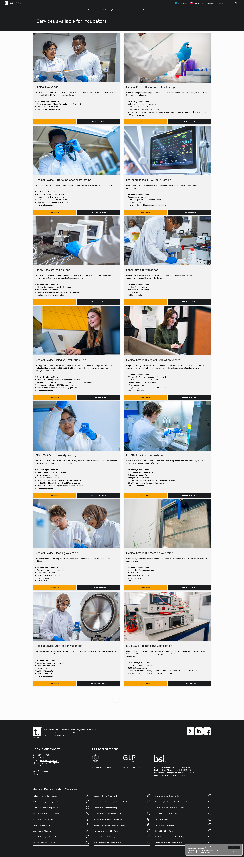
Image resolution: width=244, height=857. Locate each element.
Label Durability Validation (42, 831)
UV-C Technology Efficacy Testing (44, 842)
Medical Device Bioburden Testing (105, 808)
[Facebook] (207, 731)
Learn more (54, 122)
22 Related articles (189, 122)
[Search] (236, 3)
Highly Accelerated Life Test (164, 825)
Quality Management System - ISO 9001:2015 (172, 767)
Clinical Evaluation (161, 819)
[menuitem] (210, 3)
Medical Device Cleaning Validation (45, 796)
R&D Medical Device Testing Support (45, 808)
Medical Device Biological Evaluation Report (109, 819)
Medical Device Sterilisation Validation (168, 796)
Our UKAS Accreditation (101, 767)
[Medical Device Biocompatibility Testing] (167, 58)
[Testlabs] (13, 3)
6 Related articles (189, 212)
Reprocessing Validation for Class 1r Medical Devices (173, 802)
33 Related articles (98, 588)
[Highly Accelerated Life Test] (76, 240)
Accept (234, 847)
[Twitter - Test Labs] (190, 731)
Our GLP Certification (131, 767)
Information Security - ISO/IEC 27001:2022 (170, 775)
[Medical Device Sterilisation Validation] (76, 616)
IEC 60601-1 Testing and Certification (45, 837)
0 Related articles (98, 122)
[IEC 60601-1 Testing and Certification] (167, 616)
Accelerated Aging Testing (41, 825)
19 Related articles (98, 212)
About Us (88, 10)
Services (97, 10)
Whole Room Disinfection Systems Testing (169, 837)
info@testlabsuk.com (48, 760)
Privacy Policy (38, 774)
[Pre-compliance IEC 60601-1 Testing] (167, 150)
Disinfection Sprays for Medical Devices (107, 842)
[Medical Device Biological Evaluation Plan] (76, 330)
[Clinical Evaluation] (76, 57)
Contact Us (210, 3)
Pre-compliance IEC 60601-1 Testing (106, 831)
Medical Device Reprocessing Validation (46, 802)
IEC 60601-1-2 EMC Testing (164, 831)
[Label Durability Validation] (167, 240)
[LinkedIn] (199, 731)
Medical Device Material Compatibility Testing (109, 825)
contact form (49, 765)
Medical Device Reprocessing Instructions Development (113, 802)
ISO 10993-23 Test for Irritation (43, 819)
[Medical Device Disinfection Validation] (167, 523)
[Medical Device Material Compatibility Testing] (76, 150)
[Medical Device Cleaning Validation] (76, 523)
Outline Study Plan (109, 10)
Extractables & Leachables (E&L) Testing (46, 813)
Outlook (121, 10)
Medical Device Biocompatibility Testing (107, 813)
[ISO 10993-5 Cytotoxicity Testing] (76, 426)
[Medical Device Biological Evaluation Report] (167, 330)
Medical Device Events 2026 (136, 10)
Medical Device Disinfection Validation (107, 796)
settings (207, 852)
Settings (234, 851)
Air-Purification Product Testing (104, 837)
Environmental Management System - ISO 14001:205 (175, 772)
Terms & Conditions (40, 771)
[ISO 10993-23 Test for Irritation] (167, 426)
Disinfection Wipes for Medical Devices (168, 842)
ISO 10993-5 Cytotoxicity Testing (166, 813)
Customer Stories (155, 10)
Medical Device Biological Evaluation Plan (169, 808)
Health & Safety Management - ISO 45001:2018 (172, 770)
